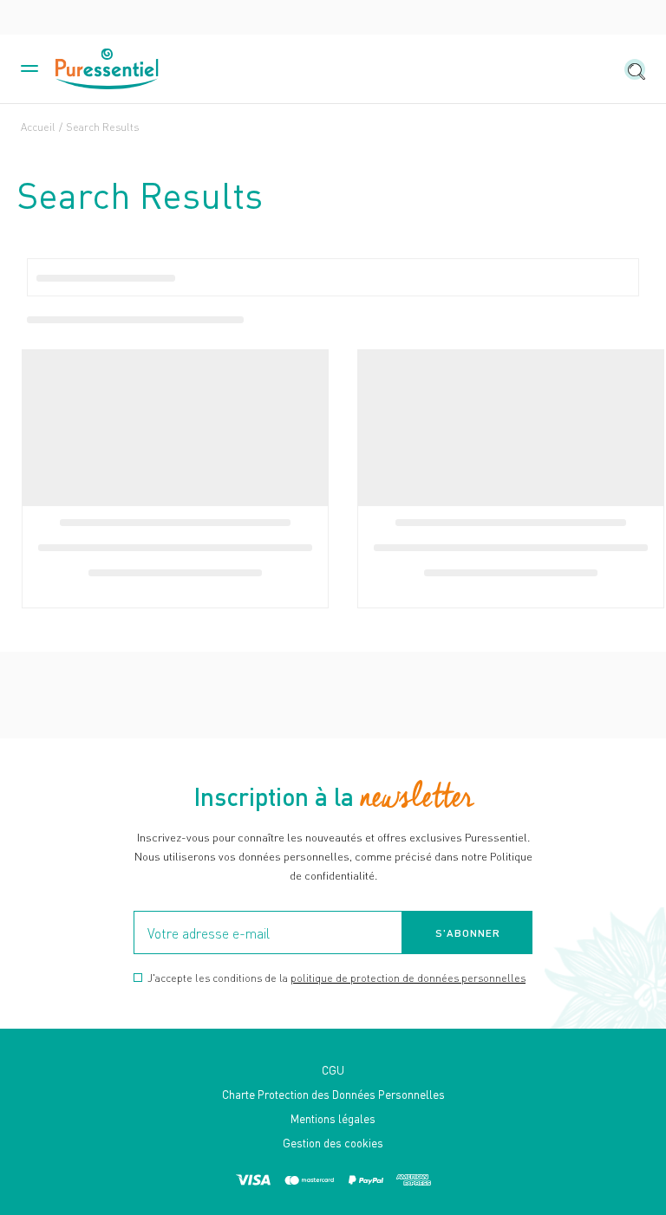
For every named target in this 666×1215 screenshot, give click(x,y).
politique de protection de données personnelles (408, 977)
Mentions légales (333, 1118)
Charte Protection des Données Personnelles (333, 1094)
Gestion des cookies (333, 1142)
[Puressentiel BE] (108, 69)
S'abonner (467, 932)
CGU (333, 1069)
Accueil (38, 126)
